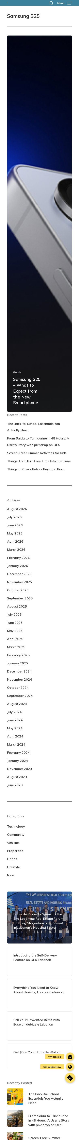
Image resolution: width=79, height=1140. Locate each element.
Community (16, 834)
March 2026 (16, 549)
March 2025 (16, 647)
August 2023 (17, 777)
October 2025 (18, 590)
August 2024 (17, 704)
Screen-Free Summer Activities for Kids (36, 453)
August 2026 (17, 509)
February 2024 (18, 752)
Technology (16, 826)
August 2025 (17, 606)
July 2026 (14, 517)
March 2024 (16, 744)
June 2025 (15, 623)
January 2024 (17, 761)
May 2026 (14, 533)
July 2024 (14, 712)
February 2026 (18, 558)
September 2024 (20, 696)
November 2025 (19, 582)
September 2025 (20, 598)
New (10, 875)
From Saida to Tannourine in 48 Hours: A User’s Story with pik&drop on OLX (38, 441)
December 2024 (19, 671)
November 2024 (19, 679)
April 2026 (15, 541)
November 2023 (19, 769)
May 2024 (14, 728)
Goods (17, 372)
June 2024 (15, 720)
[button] (70, 1078)
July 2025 (14, 614)
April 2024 (15, 736)
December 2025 (19, 574)
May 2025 (14, 631)
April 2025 (15, 639)
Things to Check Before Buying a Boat (35, 469)
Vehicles (13, 843)
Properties (15, 851)
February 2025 (18, 655)
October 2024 (18, 688)
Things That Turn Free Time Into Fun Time (39, 461)
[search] (51, 2)
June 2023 (15, 785)
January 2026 (17, 566)
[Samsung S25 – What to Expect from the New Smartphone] (39, 224)
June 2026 (15, 525)
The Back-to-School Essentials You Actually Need (33, 427)
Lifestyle (13, 867)
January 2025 (17, 663)
